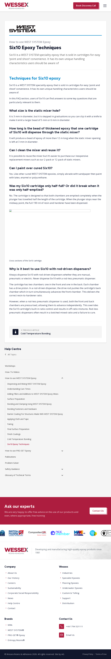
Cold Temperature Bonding (19, 439)
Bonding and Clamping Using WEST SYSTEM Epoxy (29, 404)
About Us (12, 573)
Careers (12, 583)
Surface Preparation (16, 399)
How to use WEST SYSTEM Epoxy (20, 378)
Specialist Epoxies (71, 578)
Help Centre (14, 603)
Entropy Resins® (16, 640)
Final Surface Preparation (18, 429)
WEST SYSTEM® (16, 630)
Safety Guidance (12, 469)
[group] (2, 533)
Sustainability (14, 588)
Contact (11, 608)
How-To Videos (12, 372)
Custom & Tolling (70, 593)
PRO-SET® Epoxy (16, 635)
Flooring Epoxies (70, 583)
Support (66, 598)
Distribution (68, 603)
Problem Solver (12, 462)
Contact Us (98, 510)
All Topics (12, 354)
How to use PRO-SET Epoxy (18, 450)
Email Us (67, 634)
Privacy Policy (88, 654)
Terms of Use (101, 654)
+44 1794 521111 (71, 626)
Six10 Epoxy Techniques (18, 444)
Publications (10, 456)
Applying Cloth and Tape (18, 419)
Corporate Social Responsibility (23, 593)
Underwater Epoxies (72, 588)
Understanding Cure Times (18, 389)
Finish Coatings (14, 434)
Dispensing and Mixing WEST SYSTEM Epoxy (26, 384)
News (10, 598)
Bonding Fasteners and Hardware (22, 409)
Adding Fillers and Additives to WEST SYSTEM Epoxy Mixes (32, 394)
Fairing (10, 424)
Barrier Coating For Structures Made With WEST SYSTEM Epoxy (35, 414)
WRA (10, 625)
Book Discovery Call (86, 5)
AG (62, 654)
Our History (13, 578)
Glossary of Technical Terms (18, 475)
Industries (67, 573)
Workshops (10, 365)
